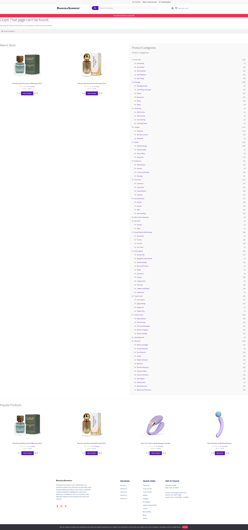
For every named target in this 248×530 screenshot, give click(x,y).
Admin (145, 518)
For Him (139, 243)
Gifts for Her (141, 112)
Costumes (140, 274)
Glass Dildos (141, 153)
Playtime (140, 131)
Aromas (139, 168)
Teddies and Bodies (143, 288)
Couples (137, 127)
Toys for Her (147, 489)
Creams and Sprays (143, 172)
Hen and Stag (141, 213)
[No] (246, 527)
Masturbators (141, 319)
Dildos (136, 142)
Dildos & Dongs (142, 146)
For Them (140, 247)
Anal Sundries (141, 71)
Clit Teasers (141, 300)
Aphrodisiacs (141, 165)
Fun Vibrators (141, 352)
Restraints (140, 97)
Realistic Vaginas (142, 330)
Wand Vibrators (142, 386)
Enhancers (137, 161)
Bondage (137, 82)
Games (139, 206)
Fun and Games (139, 198)
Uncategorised (139, 337)
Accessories (141, 255)
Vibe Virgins (141, 379)
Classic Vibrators (142, 349)
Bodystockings (142, 262)
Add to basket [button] (27, 93)
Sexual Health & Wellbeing (143, 232)
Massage (140, 176)
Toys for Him (147, 492)
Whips (139, 101)
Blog (144, 515)
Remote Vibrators (143, 367)
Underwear (140, 292)
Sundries (140, 195)
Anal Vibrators (141, 75)
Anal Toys (137, 60)
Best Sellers (147, 512)
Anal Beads (140, 63)
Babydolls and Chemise (144, 258)
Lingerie (146, 498)
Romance (140, 138)
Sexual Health (141, 191)
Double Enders (141, 150)
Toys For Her (138, 296)
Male (138, 228)
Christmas (137, 108)
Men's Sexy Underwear (141, 217)
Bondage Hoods (142, 86)
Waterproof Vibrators (144, 390)
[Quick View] (20, 93)
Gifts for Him (141, 116)
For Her (139, 240)
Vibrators (137, 341)
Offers (145, 508)
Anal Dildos (140, 67)
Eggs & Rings (141, 304)
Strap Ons (140, 157)
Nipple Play (141, 311)
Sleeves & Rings (142, 334)
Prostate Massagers (143, 326)
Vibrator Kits (141, 382)
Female (139, 225)
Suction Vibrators (142, 375)
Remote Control (142, 135)
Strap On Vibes (142, 371)
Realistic (140, 363)
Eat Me (139, 202)
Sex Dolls (137, 221)
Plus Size (140, 285)
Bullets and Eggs (142, 345)
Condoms (140, 183)
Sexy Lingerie (138, 251)
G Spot (139, 356)
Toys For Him (138, 315)
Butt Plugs (140, 78)
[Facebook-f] (57, 506)
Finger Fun (140, 307)
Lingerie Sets (141, 281)
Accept (185, 527)
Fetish (139, 93)
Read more (220, 453)
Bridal (139, 270)
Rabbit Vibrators (142, 360)
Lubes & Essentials (149, 505)
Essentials (137, 180)
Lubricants (140, 187)
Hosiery (139, 277)
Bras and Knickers (143, 266)
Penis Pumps (141, 322)
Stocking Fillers (142, 123)
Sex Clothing (141, 120)
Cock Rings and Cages (144, 90)
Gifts (138, 210)
